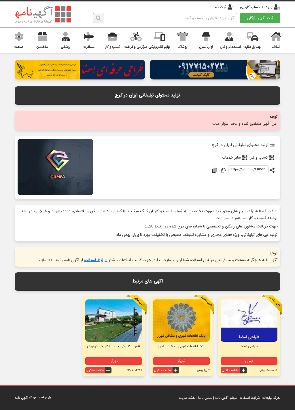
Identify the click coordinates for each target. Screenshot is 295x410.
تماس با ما (205, 398)
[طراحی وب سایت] (215, 77)
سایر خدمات (231, 157)
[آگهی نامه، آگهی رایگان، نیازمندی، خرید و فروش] (43, 14)
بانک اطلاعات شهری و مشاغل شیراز (181, 346)
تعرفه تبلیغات (271, 398)
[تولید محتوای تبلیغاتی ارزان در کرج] (55, 167)
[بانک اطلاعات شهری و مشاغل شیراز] (181, 320)
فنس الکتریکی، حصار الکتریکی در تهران (113, 346)
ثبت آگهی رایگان (260, 18)
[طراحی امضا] (80, 77)
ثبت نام (220, 7)
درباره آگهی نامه (226, 398)
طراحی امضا (249, 346)
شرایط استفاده (95, 260)
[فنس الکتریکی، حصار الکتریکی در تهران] (113, 320)
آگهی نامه (21, 398)
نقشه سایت (187, 398)
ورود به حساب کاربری (256, 7)
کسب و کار (259, 157)
